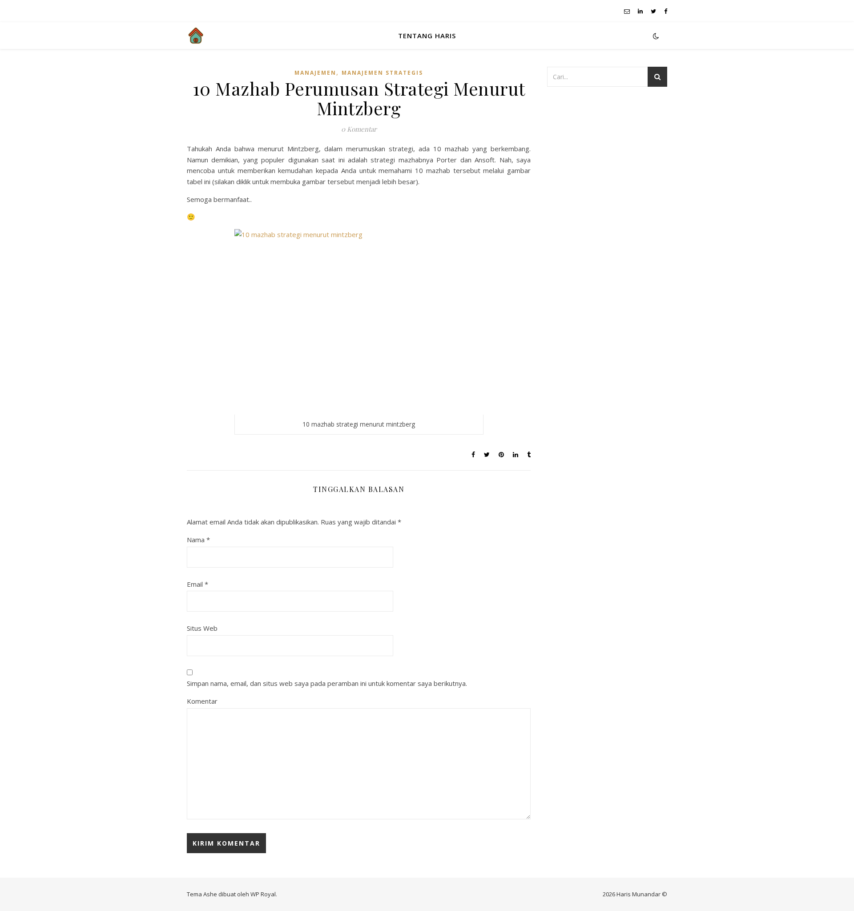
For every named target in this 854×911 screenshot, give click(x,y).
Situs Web (202, 628)
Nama (198, 539)
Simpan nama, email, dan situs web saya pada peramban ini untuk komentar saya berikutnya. (327, 683)
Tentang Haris (427, 35)
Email (197, 584)
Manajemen (315, 73)
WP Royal (263, 894)
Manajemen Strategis (382, 73)
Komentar (202, 701)
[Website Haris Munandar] (196, 35)
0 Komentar (359, 129)
